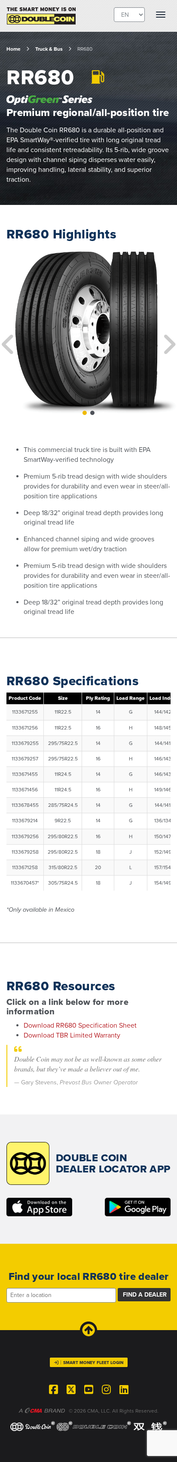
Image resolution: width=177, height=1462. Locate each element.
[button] (4, 332)
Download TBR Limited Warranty (72, 1035)
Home (13, 49)
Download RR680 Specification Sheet (80, 1025)
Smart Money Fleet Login (93, 1362)
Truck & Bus (49, 49)
